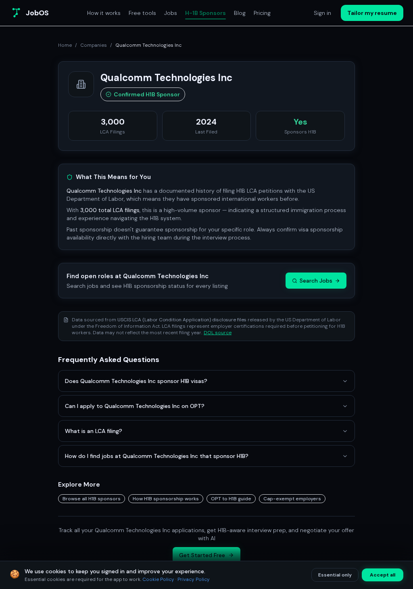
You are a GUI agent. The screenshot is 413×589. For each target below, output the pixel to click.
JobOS (37, 13)
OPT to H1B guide (231, 498)
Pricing (262, 13)
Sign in (322, 13)
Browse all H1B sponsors (92, 498)
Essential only (335, 575)
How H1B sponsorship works (166, 498)
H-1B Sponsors (205, 13)
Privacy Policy (193, 579)
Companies (93, 45)
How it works (104, 13)
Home (65, 45)
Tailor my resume (372, 13)
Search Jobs (316, 280)
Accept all (382, 575)
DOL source (218, 332)
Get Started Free (202, 555)
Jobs (170, 13)
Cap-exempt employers (292, 498)
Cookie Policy (158, 579)
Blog (240, 13)
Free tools (142, 13)
